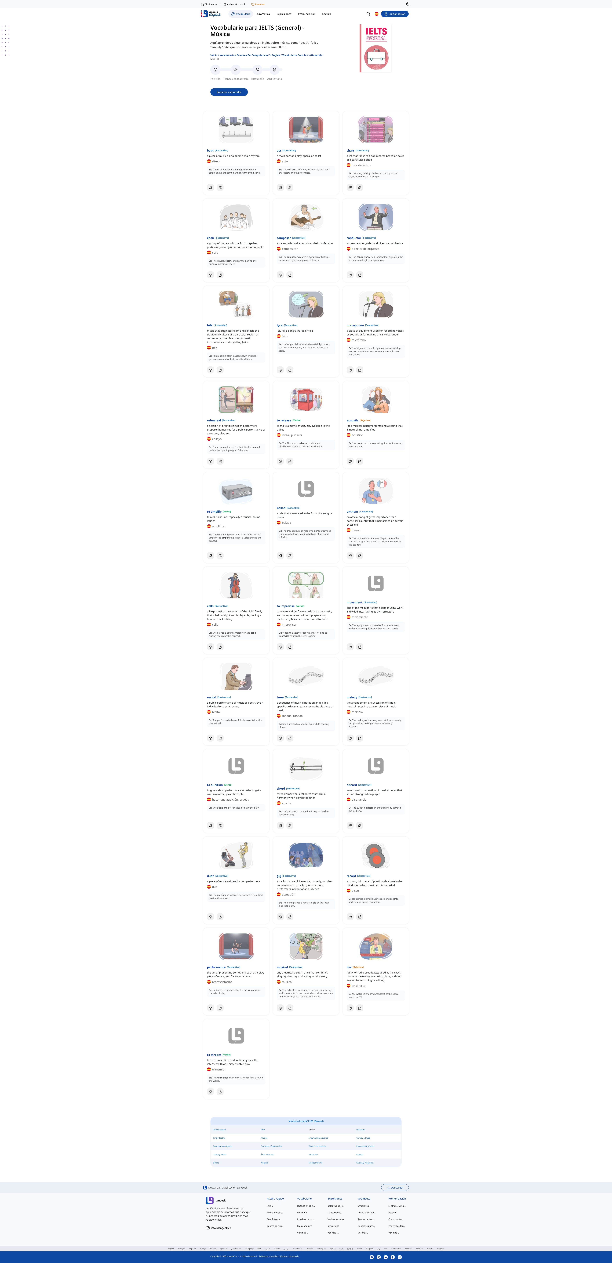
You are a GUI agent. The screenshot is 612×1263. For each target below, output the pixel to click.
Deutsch (309, 1248)
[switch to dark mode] (408, 4)
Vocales (392, 1212)
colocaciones (334, 1212)
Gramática (364, 1198)
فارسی (286, 1248)
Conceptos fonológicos (397, 1225)
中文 (341, 1248)
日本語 (333, 1248)
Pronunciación (397, 1198)
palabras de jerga (336, 1205)
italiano (213, 1248)
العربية (267, 1248)
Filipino (277, 1248)
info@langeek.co (221, 1228)
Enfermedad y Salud (365, 1146)
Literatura (360, 1129)
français (181, 1248)
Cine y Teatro (219, 1138)
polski (359, 1248)
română (429, 1248)
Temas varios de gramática (367, 1219)
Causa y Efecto (219, 1154)
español (192, 1248)
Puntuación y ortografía (367, 1212)
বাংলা (385, 1248)
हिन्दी (259, 1248)
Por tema (302, 1212)
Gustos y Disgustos (364, 1162)
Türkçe (203, 1248)
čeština (419, 1248)
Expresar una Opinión (222, 1146)
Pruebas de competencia (306, 1219)
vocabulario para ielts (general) (302, 55)
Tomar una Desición (317, 1146)
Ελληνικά (369, 1248)
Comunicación (219, 1129)
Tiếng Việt (249, 1248)
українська (236, 1248)
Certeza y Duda (363, 1138)
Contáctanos (273, 1219)
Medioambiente (316, 1162)
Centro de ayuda (275, 1225)
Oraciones (363, 1205)
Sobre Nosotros (275, 1212)
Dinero (216, 1162)
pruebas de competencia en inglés (258, 55)
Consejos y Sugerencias (271, 1146)
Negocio (264, 1162)
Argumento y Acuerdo (318, 1138)
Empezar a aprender (229, 92)
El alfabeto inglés (397, 1205)
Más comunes (304, 1225)
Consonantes (395, 1219)
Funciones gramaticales (367, 1225)
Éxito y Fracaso (267, 1154)
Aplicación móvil (236, 4)
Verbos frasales (336, 1219)
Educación (313, 1154)
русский (223, 1248)
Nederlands (396, 1248)
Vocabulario (227, 55)
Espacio (359, 1154)
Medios (264, 1138)
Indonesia (297, 1248)
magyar (440, 1248)
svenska (408, 1248)
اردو (378, 1248)
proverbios (333, 1225)
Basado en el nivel (306, 1205)
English (171, 1248)
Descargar (397, 1187)
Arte (263, 1129)
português (321, 1248)
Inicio (213, 55)
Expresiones (335, 1198)
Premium (260, 4)
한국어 (350, 1248)
